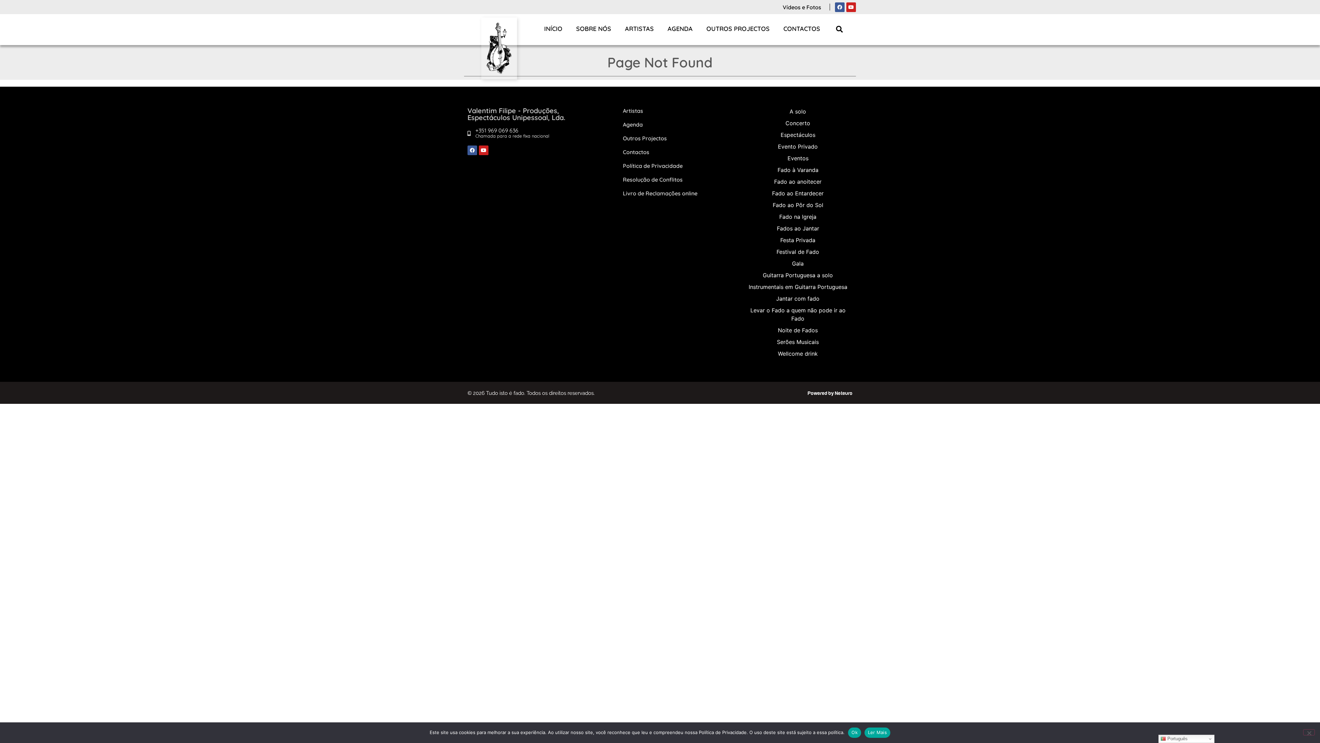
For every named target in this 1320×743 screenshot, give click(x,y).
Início (553, 29)
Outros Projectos (738, 29)
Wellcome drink (798, 353)
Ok (854, 732)
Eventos (798, 158)
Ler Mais (877, 732)
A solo (798, 111)
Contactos (801, 29)
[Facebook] (840, 7)
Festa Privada (797, 240)
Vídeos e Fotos (802, 7)
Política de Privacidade (653, 165)
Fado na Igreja (797, 216)
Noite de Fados (798, 330)
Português (1177, 738)
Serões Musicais (798, 341)
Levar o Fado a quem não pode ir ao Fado (798, 314)
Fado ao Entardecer (798, 193)
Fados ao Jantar (798, 228)
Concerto (797, 123)
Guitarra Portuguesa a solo (798, 275)
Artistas (639, 29)
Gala (798, 263)
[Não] (1309, 732)
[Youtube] (851, 7)
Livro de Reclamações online (660, 193)
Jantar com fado (798, 298)
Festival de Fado (798, 251)
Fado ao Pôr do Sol (798, 205)
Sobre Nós (593, 29)
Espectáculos (798, 134)
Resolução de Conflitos (653, 179)
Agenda (680, 29)
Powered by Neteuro (830, 393)
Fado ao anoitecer (798, 181)
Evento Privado (798, 146)
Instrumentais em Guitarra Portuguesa (798, 286)
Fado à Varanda (798, 169)
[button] (839, 29)
